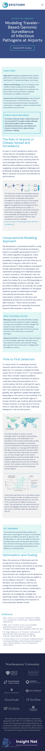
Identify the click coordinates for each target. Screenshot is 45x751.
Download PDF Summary (22, 48)
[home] (13, 4)
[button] (42, 5)
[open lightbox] (22, 187)
